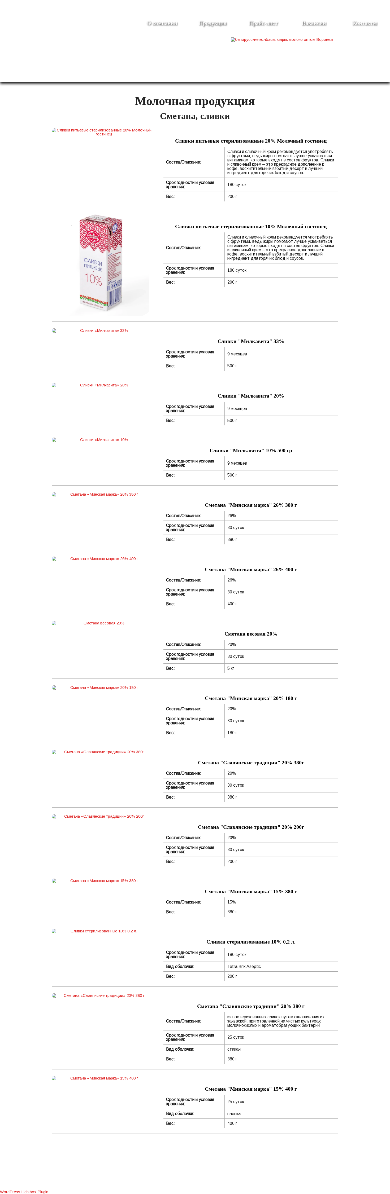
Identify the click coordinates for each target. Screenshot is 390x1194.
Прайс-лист (263, 23)
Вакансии (314, 23)
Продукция (212, 23)
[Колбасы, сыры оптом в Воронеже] (282, 39)
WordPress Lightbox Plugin (24, 1191)
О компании (162, 23)
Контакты (364, 23)
